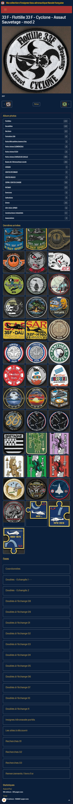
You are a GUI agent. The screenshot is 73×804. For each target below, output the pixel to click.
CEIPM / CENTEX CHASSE (36, 182)
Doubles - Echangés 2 (17, 590)
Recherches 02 (14, 752)
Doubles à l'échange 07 (18, 687)
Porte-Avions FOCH (36, 152)
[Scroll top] (69, 800)
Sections (36, 131)
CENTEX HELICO (36, 177)
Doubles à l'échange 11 (17, 708)
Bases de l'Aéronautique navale (36, 162)
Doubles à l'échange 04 (18, 655)
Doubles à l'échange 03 (18, 644)
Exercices (36, 193)
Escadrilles (36, 126)
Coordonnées (13, 568)
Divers (36, 203)
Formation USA (36, 136)
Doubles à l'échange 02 (18, 633)
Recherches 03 (14, 762)
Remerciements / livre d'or (20, 773)
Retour (36, 104)
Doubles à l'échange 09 (18, 611)
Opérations (36, 198)
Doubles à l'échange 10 (18, 698)
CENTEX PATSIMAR (36, 172)
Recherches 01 (13, 741)
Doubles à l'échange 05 (18, 665)
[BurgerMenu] (5, 9)
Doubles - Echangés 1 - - (19, 579)
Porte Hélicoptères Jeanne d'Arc (36, 141)
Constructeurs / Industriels (36, 213)
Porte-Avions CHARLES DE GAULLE (36, 157)
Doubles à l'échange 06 (18, 676)
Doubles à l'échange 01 (18, 622)
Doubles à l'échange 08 (18, 601)
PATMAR (36, 187)
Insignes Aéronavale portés (20, 719)
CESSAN (36, 167)
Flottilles (36, 121)
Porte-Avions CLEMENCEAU (36, 147)
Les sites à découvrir (17, 730)
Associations (36, 218)
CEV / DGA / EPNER (36, 208)
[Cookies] (4, 800)
